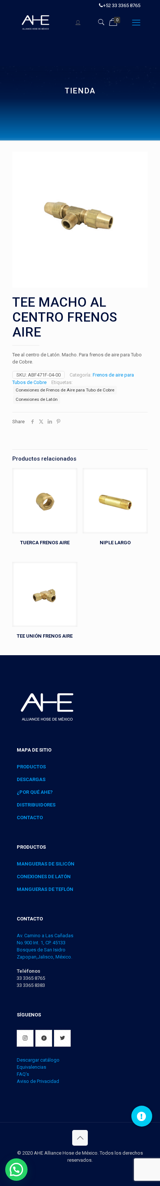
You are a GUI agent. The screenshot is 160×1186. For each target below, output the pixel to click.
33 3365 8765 (31, 978)
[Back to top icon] (80, 1138)
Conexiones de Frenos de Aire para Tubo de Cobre (65, 390)
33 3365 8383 (31, 985)
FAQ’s (23, 1074)
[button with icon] (25, 1038)
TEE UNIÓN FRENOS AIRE (45, 636)
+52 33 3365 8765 (121, 5)
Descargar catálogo (38, 1060)
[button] (16, 1169)
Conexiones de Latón (37, 399)
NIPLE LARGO (115, 542)
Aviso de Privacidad (38, 1081)
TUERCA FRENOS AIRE (45, 542)
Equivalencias (31, 1067)
